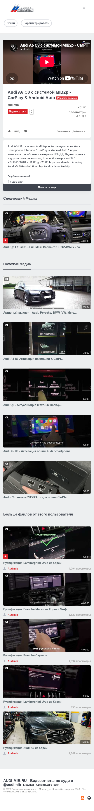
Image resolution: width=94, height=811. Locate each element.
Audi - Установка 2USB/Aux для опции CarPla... (36, 497)
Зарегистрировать (36, 23)
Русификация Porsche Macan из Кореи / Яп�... (36, 609)
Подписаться (17, 111)
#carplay (37, 166)
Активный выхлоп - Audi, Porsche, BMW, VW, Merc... (40, 312)
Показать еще (47, 187)
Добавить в (79, 131)
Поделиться (63, 131)
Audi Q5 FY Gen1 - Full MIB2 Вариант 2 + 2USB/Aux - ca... (42, 247)
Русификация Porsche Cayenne (25, 655)
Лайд (15, 131)
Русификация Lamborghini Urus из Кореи (32, 563)
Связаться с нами (47, 784)
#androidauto (52, 166)
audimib (13, 105)
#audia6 (12, 166)
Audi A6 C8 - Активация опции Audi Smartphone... (38, 451)
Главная (28, 784)
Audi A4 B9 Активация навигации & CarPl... (33, 358)
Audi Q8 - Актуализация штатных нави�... (33, 405)
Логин (11, 23)
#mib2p (65, 166)
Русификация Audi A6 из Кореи (25, 748)
